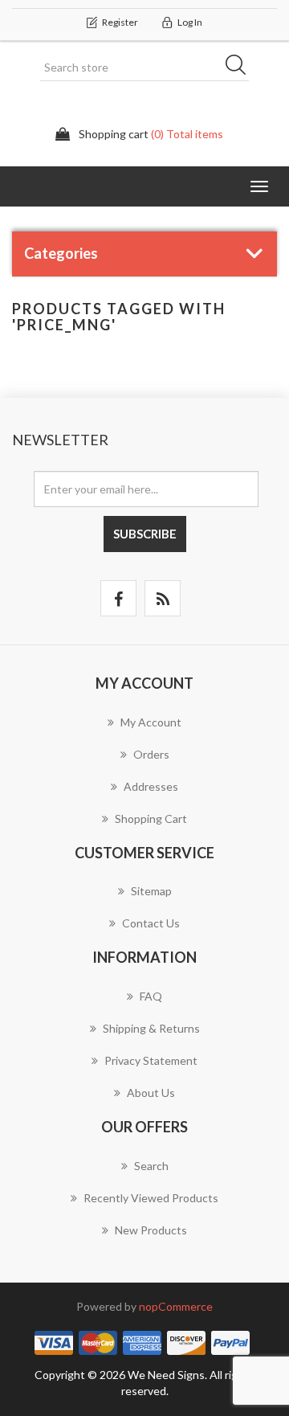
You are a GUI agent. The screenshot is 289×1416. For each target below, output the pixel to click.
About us (151, 1092)
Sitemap (151, 891)
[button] (259, 186)
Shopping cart (151, 818)
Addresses (151, 786)
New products (151, 1230)
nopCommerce (176, 1306)
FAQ (151, 996)
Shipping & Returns (151, 1028)
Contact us (151, 923)
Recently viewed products (150, 1198)
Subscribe (145, 533)
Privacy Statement (150, 1060)
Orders (151, 754)
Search (241, 67)
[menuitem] (144, 730)
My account (150, 722)
